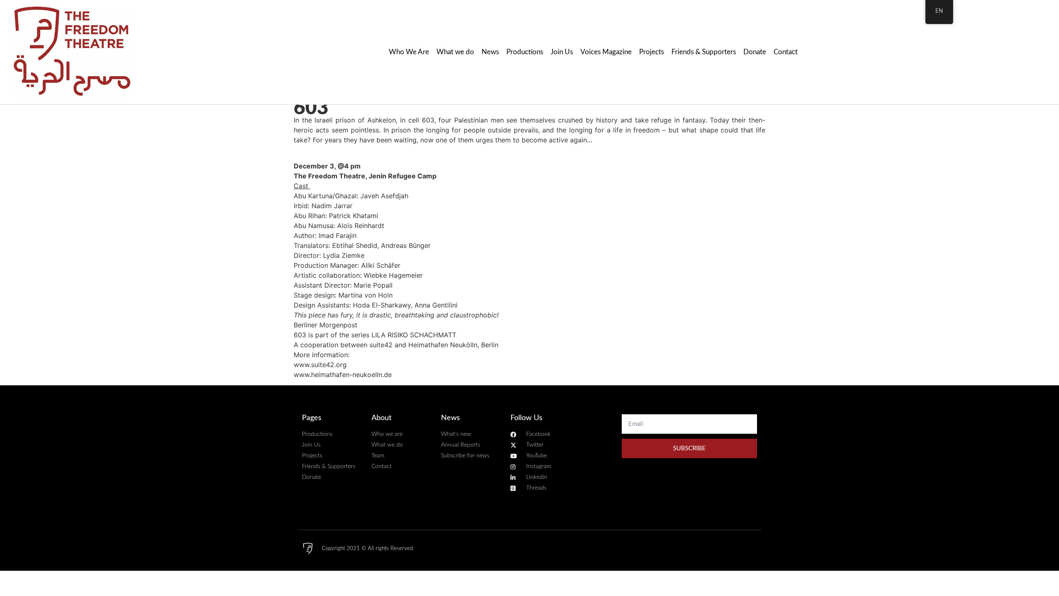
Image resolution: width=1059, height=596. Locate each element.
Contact (786, 51)
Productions (524, 51)
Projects (651, 51)
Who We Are (409, 51)
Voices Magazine (606, 51)
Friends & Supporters (703, 51)
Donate (754, 51)
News (490, 51)
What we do (455, 51)
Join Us (562, 51)
